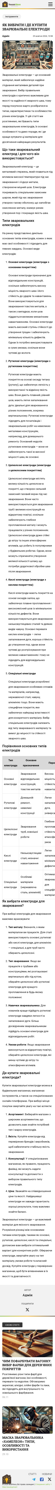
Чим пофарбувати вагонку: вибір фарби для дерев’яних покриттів (27, 1365)
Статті (32, 1474)
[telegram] (34, 1479)
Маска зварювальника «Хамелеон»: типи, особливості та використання (22, 1443)
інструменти (11, 16)
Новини (47, 1474)
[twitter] (27, 1310)
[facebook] (42, 1479)
